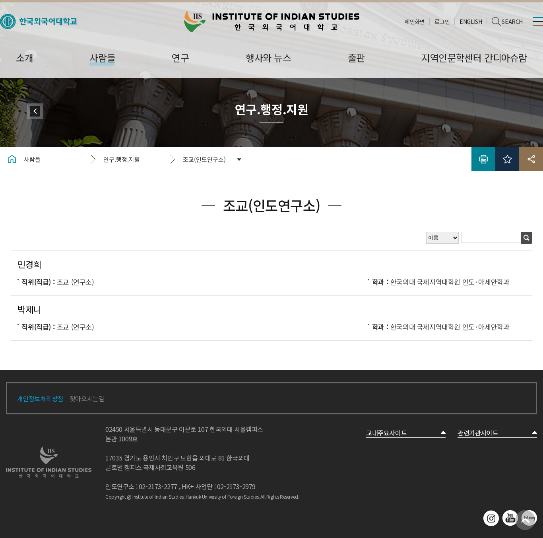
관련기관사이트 (478, 432)
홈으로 (12, 159)
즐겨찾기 (507, 159)
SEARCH (512, 21)
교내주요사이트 (386, 432)
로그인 (442, 21)
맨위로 (525, 520)
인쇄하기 (483, 159)
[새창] (38, 19)
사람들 (32, 159)
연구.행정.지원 (121, 159)
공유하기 (531, 159)
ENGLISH (471, 21)
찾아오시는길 (87, 398)
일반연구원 (35, 111)
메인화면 (415, 21)
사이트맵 (538, 21)
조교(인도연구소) (204, 159)
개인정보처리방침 (40, 398)
